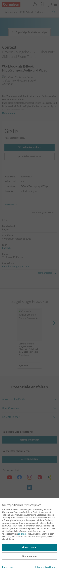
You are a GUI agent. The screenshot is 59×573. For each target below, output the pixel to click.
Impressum (7, 567)
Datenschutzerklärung (46, 567)
